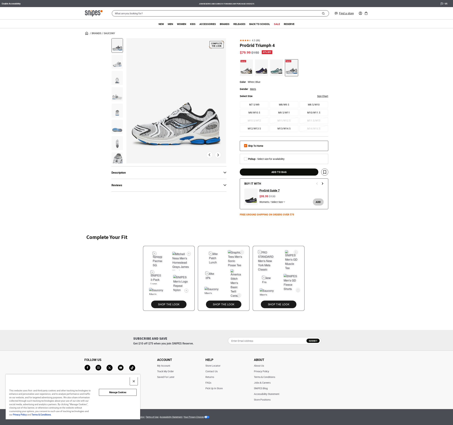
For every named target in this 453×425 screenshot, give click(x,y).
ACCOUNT (164, 360)
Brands (96, 33)
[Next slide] (218, 155)
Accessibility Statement (266, 394)
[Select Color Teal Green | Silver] (276, 67)
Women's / (265, 202)
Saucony (109, 33)
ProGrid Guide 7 (269, 190)
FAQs (208, 382)
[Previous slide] (317, 183)
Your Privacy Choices (194, 416)
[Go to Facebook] (87, 367)
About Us (259, 365)
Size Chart (322, 96)
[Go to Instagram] (98, 367)
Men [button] (170, 24)
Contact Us (211, 371)
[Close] (134, 381)
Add (318, 202)
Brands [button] (225, 24)
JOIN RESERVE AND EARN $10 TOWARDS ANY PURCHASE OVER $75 (226, 3)
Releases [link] (239, 24)
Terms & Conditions (264, 377)
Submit (313, 340)
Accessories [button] (207, 24)
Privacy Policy (261, 371)
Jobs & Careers (262, 382)
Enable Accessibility (11, 3)
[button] (360, 13)
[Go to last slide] (209, 155)
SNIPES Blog (261, 388)
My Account (163, 365)
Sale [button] (277, 24)
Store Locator (212, 365)
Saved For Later (165, 377)
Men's (253, 89)
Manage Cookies (117, 392)
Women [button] (181, 24)
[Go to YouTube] (121, 368)
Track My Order (165, 371)
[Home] (93, 13)
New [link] (161, 24)
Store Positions (262, 399)
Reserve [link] (289, 24)
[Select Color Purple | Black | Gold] (261, 67)
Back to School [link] (259, 24)
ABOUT (259, 360)
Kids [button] (193, 24)
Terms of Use (152, 416)
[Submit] (323, 13)
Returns (209, 377)
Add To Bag (279, 172)
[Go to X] (110, 368)
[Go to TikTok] (132, 368)
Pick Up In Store (214, 388)
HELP (209, 360)
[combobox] (220, 13)
